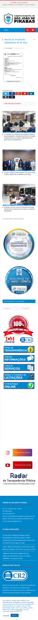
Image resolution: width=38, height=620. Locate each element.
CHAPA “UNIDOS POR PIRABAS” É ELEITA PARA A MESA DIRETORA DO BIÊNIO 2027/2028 (19, 5)
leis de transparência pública (11, 593)
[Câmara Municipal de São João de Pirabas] (19, 18)
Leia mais (19, 609)
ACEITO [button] (14, 615)
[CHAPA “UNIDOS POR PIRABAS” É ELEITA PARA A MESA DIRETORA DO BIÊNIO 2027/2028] (19, 160)
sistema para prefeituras (27, 585)
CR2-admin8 (8, 48)
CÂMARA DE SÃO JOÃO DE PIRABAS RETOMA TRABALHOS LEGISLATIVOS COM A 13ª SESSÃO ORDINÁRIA (19, 209)
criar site (15, 585)
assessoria (16, 588)
